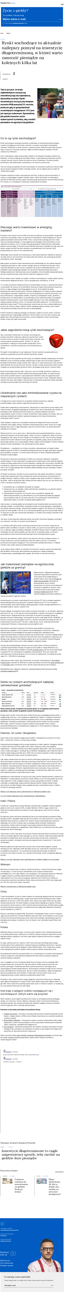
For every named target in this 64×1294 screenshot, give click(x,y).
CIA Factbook (9, 1027)
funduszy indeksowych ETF (43, 592)
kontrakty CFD (8, 665)
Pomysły (8, 33)
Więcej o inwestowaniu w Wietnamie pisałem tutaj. (18, 886)
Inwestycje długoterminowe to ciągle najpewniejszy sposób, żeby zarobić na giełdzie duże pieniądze (31, 1154)
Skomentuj (5, 79)
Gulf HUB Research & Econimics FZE (9, 1230)
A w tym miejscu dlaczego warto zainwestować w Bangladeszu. (23, 796)
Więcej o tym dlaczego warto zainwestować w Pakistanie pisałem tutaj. (25, 791)
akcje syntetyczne (57, 662)
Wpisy (1, 33)
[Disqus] (33, 1069)
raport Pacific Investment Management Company (34, 1035)
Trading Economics (10, 1014)
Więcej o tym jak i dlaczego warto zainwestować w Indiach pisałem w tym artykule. (29, 859)
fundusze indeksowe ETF (9, 671)
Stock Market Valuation (12, 1020)
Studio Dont (3, 1235)
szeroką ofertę (38, 650)
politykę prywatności (18, 23)
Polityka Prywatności (5, 1241)
